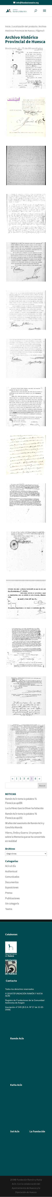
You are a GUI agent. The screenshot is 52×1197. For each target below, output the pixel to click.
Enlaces (33, 1155)
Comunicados (12, 876)
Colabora (34, 1159)
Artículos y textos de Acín (21, 1066)
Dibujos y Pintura (18, 1105)
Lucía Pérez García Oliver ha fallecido (24, 808)
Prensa (8, 892)
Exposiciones (11, 887)
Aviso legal (10, 1014)
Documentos (12, 882)
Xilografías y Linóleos (20, 1101)
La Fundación (37, 1131)
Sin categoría (12, 903)
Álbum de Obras (17, 1078)
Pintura (13, 1050)
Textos (13, 1117)
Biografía (14, 1046)
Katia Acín (16, 1085)
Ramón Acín (35, 1139)
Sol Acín (33, 1147)
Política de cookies (14, 1018)
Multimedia (35, 1151)
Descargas (34, 1163)
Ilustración (15, 1058)
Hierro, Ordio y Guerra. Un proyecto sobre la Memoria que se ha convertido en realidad (25, 837)
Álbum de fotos (17, 1074)
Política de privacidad (15, 1027)
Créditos (9, 1023)
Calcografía (15, 1097)
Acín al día (10, 866)
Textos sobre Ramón (19, 1070)
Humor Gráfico (17, 1062)
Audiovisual (11, 871)
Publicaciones (12, 898)
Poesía (13, 1143)
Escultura (14, 1054)
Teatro (8, 909)
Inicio (8, 26)
